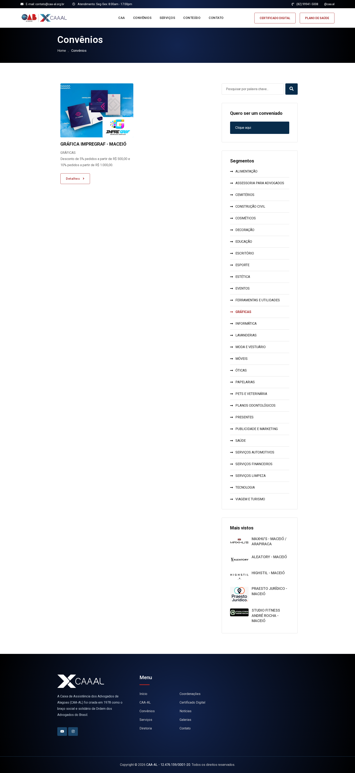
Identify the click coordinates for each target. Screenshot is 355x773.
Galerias (185, 720)
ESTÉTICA (242, 277)
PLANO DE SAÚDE (317, 18)
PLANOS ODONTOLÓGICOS (255, 405)
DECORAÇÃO (244, 230)
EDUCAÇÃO (243, 242)
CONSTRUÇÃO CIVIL (250, 206)
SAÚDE (240, 441)
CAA (121, 18)
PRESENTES (244, 417)
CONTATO (216, 18)
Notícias (185, 711)
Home (61, 51)
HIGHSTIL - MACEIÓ (268, 573)
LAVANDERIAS (246, 335)
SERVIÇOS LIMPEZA (250, 476)
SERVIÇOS (167, 18)
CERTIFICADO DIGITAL (275, 18)
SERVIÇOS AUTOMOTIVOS (254, 452)
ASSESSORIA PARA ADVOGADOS (259, 183)
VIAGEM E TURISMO (250, 499)
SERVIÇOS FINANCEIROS (253, 464)
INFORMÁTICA (246, 324)
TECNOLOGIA (245, 487)
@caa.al (329, 4)
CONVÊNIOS (142, 18)
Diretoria (145, 728)
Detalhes (73, 179)
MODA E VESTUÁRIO (250, 347)
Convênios (147, 711)
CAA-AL (145, 702)
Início (143, 694)
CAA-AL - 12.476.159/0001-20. (168, 765)
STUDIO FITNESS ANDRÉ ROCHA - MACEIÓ (266, 615)
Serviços (145, 720)
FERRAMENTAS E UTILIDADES (257, 300)
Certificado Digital (192, 702)
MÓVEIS (241, 359)
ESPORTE (242, 265)
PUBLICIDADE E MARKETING (256, 429)
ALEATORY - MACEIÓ (269, 557)
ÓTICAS (241, 370)
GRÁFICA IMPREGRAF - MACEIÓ (93, 144)
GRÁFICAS (243, 312)
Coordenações (190, 694)
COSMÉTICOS (245, 218)
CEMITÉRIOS (244, 195)
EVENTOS (242, 288)
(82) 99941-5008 (307, 4)
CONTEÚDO (192, 18)
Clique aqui (243, 128)
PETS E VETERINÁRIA (251, 394)
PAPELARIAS (245, 382)
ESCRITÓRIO (244, 253)
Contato (185, 728)
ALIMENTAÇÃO (246, 171)
